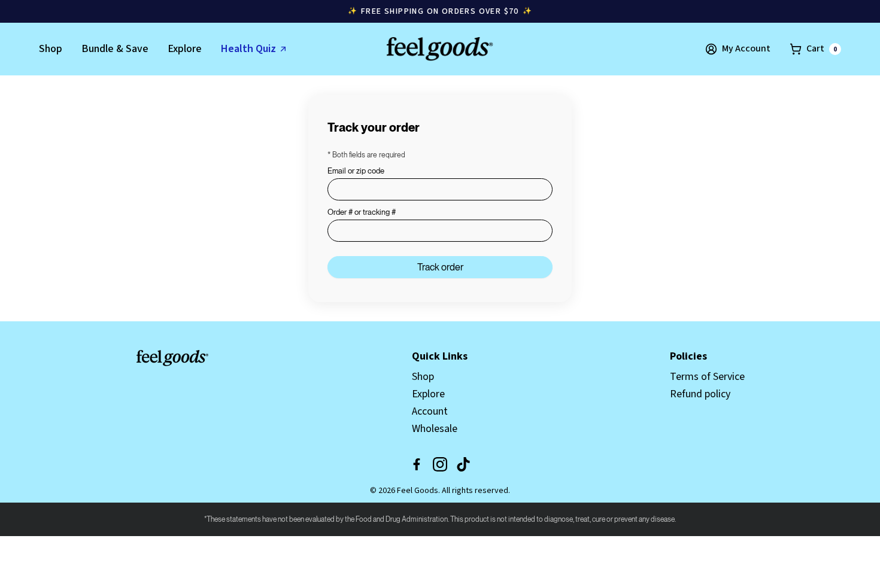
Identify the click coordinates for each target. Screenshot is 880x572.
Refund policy (700, 394)
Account (430, 411)
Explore (185, 48)
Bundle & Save (114, 48)
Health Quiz (248, 48)
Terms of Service (707, 376)
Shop (50, 48)
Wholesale (434, 428)
